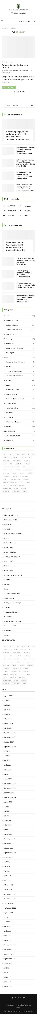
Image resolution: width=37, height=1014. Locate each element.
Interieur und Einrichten (20, 371)
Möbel (18, 470)
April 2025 (7, 765)
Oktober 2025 (9, 742)
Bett (11, 454)
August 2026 (8, 696)
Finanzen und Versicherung (20, 362)
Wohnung (6, 491)
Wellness (13, 485)
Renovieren (6, 476)
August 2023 (8, 857)
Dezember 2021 (9, 945)
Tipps (21, 482)
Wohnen (20, 380)
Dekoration (20, 413)
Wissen (16, 488)
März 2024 (7, 825)
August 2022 (8, 913)
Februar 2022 (8, 940)
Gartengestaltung (20, 325)
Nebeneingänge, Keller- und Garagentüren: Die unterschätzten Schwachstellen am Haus (17, 136)
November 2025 (9, 737)
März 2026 (7, 719)
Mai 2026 (7, 710)
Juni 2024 (7, 811)
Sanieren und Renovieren (20, 376)
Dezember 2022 (9, 894)
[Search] (35, 21)
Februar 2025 (8, 774)
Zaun (24, 491)
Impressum (10, 1005)
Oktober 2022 (9, 903)
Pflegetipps (20, 353)
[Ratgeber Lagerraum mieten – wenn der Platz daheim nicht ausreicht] (8, 286)
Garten (15, 457)
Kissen (24, 467)
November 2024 (9, 788)
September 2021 (10, 959)
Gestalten (20, 417)
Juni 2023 (7, 866)
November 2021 (9, 949)
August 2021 (8, 963)
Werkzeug (22, 485)
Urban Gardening (19, 431)
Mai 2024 (7, 816)
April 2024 (7, 820)
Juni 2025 (7, 756)
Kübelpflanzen (20, 403)
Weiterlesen (8, 87)
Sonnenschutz (15, 479)
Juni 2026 (7, 705)
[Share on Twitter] (18, 92)
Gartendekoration (20, 320)
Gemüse (26, 460)
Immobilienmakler (8, 467)
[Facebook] (19, 21)
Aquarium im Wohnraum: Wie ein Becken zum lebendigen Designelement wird (25, 150)
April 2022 (7, 931)
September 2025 (10, 746)
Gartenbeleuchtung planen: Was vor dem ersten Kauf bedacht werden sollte (24, 175)
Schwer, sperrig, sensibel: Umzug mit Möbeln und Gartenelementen (24, 274)
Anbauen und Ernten (20, 436)
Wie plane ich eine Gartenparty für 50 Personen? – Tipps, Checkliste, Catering (15, 246)
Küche (30, 467)
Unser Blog (19, 426)
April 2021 (7, 977)
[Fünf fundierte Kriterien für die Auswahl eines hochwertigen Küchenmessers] (8, 299)
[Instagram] (24, 21)
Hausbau (20, 366)
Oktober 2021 (9, 954)
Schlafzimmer (24, 476)
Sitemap (18, 1008)
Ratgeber (29, 473)
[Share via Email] (23, 92)
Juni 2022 (7, 922)
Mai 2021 (7, 972)
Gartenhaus (6, 460)
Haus (4, 464)
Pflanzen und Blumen (20, 422)
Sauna (15, 476)
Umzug (5, 485)
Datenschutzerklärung (23, 1005)
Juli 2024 (7, 806)
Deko (17, 454)
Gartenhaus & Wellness (20, 330)
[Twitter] (22, 21)
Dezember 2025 (9, 733)
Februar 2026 (8, 723)
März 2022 (7, 936)
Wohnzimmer (16, 491)
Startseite (5, 28)
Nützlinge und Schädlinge (20, 348)
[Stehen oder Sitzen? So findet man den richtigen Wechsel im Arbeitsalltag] (8, 261)
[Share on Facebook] (16, 92)
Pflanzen (19, 385)
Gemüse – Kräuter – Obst (20, 399)
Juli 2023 (7, 862)
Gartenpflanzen (20, 394)
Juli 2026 (7, 700)
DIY (32, 454)
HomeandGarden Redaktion (20, 71)
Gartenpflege (19, 339)
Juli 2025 (7, 751)
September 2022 (10, 908)
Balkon (5, 454)
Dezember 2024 (9, 783)
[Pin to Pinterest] (20, 92)
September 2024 (10, 797)
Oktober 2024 (9, 793)
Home (19, 357)
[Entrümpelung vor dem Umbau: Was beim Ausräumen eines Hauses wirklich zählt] (8, 163)
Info (18, 467)
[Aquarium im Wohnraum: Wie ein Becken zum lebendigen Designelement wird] (8, 151)
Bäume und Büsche (20, 390)
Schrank (5, 479)
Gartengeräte (20, 343)
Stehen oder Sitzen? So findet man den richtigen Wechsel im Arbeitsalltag (25, 261)
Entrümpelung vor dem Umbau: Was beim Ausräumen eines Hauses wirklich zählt (25, 163)
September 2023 (10, 853)
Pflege (22, 473)
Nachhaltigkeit (27, 470)
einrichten (6, 457)
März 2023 (7, 880)
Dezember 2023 (9, 839)
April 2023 (7, 876)
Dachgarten (20, 440)
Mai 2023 (7, 871)
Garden (19, 316)
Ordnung (6, 473)
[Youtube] (28, 21)
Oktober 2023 (9, 848)
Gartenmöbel (20, 334)
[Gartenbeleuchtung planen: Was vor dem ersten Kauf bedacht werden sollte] (8, 175)
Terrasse (25, 479)
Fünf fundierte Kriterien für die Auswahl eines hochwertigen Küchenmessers (25, 298)
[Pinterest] (26, 21)
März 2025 (7, 770)
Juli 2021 (7, 968)
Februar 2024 (8, 829)
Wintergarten (7, 488)
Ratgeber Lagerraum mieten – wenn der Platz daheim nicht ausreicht (25, 285)
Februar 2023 (8, 885)
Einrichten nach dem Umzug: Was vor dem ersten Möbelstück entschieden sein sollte (25, 188)
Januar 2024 (8, 834)
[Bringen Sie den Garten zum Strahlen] (18, 47)
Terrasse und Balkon (19, 408)
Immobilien (27, 464)
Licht (4, 470)
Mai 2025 (7, 760)
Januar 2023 (8, 889)
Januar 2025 (8, 779)
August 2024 (8, 802)
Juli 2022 (7, 917)
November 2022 (9, 899)
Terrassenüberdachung (10, 482)
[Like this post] (13, 92)
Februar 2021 (8, 986)
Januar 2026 (8, 728)
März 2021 (7, 982)
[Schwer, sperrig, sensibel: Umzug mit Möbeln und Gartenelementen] (8, 274)
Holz (10, 464)
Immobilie (18, 464)
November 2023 (9, 843)
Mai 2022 (7, 926)
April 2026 (7, 714)
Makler (11, 470)
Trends (28, 482)
